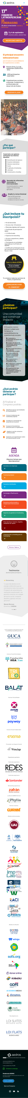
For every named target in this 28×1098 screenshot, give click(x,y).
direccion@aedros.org (7, 1062)
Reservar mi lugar (14, 92)
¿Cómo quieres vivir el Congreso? (14, 286)
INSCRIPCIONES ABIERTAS (14, 40)
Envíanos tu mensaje (12, 1068)
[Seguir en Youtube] (14, 1091)
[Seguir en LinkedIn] (18, 1091)
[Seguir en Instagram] (10, 1091)
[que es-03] (14, 134)
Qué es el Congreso (9, 1086)
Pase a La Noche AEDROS (14, 262)
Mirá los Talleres (14, 547)
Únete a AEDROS (8, 1081)
